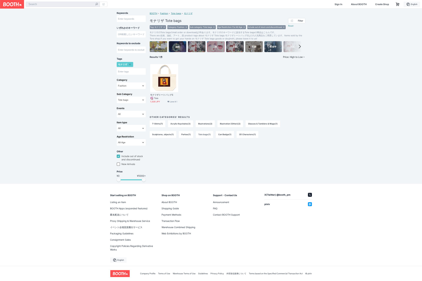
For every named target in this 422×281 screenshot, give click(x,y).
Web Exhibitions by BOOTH (176, 233)
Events (120, 108)
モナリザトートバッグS (161, 94)
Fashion (164, 13)
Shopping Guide (170, 208)
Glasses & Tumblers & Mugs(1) (263, 123)
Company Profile (147, 274)
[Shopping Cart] (397, 4)
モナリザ (188, 13)
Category (122, 80)
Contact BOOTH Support (226, 214)
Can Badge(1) (224, 134)
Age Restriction (125, 136)
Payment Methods (171, 214)
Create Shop (382, 4)
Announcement (221, 202)
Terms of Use (164, 274)
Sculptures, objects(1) (163, 134)
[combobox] (63, 4)
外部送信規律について (236, 274)
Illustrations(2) (205, 123)
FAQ (215, 208)
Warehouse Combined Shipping (178, 227)
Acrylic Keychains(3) (180, 123)
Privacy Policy (217, 274)
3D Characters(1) (247, 134)
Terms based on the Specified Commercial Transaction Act (276, 274)
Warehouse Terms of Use (184, 274)
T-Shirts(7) (157, 123)
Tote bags (176, 13)
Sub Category (124, 94)
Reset (290, 26)
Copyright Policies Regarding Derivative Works (131, 248)
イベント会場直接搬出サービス (126, 227)
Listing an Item (118, 202)
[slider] (119, 180)
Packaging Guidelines (121, 233)
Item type (122, 122)
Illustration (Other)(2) (230, 123)
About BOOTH (359, 4)
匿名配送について (119, 214)
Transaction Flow (171, 221)
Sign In (338, 4)
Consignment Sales (120, 239)
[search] (97, 4)
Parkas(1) (186, 134)
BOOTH (153, 13)
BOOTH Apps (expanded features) (129, 208)
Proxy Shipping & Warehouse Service (130, 221)
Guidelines (203, 274)
